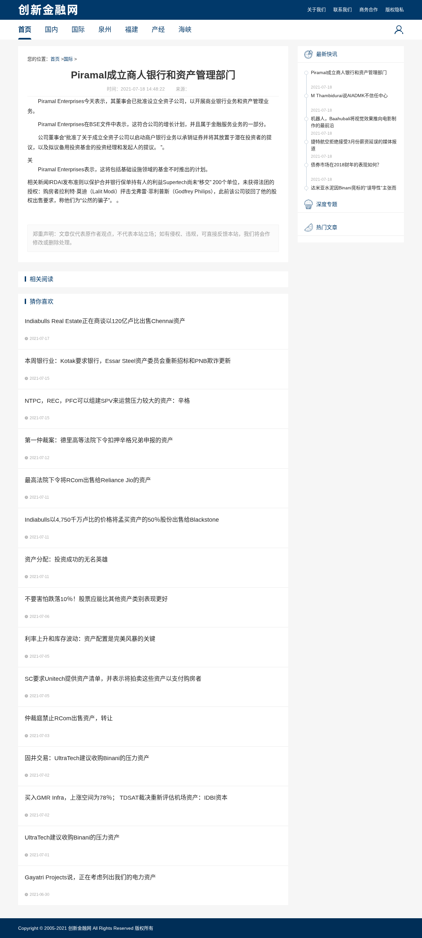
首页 (24, 29)
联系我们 (342, 9)
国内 (51, 29)
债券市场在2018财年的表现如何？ (346, 164)
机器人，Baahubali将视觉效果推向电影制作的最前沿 (353, 122)
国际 (78, 29)
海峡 (185, 29)
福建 (131, 29)
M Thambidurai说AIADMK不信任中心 (349, 95)
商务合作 (368, 9)
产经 (158, 29)
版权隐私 (394, 9)
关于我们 (316, 9)
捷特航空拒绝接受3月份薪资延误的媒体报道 (354, 145)
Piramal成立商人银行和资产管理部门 (349, 72)
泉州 (104, 29)
